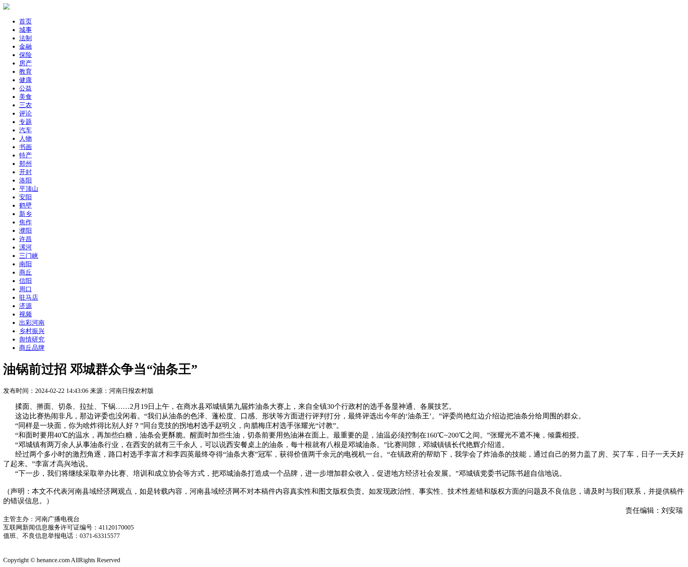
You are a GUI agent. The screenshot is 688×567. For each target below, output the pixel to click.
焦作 (25, 222)
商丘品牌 (32, 347)
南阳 (25, 264)
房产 (25, 63)
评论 (25, 113)
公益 (25, 88)
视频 (25, 314)
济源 (25, 305)
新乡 (25, 213)
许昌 (25, 238)
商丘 (25, 272)
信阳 (25, 280)
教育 (25, 71)
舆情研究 (32, 339)
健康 (25, 80)
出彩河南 (32, 322)
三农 (25, 105)
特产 (25, 155)
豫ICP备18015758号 (30, 552)
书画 (25, 146)
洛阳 (25, 180)
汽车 (25, 130)
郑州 (25, 163)
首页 (25, 21)
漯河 (25, 247)
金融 (25, 46)
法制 (25, 38)
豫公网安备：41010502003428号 (47, 544)
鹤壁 (25, 205)
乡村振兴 (32, 331)
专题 (25, 121)
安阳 (25, 197)
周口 (25, 289)
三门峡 (28, 255)
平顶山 (28, 188)
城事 (25, 29)
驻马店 (28, 297)
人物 (25, 138)
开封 (25, 172)
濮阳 (25, 230)
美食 (25, 96)
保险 (25, 54)
